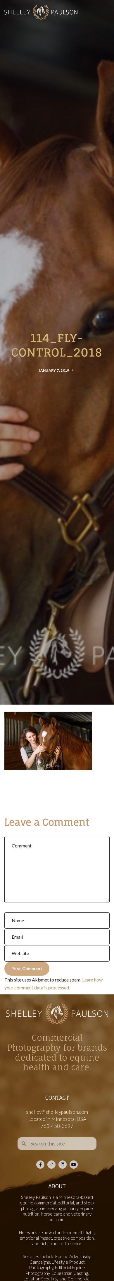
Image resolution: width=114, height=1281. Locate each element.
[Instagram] (51, 1164)
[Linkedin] (62, 1164)
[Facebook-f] (40, 1164)
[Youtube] (74, 1164)
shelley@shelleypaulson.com (57, 1112)
